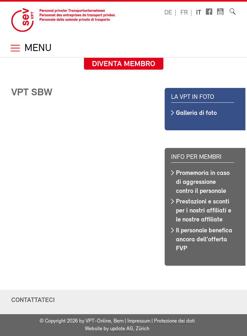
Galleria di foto (196, 113)
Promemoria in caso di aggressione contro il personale (203, 182)
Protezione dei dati (174, 321)
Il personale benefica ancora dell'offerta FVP (204, 240)
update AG (121, 329)
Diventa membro (123, 64)
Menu (36, 48)
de (168, 13)
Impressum (138, 321)
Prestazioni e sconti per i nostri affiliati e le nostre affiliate (203, 211)
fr (184, 13)
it (198, 13)
